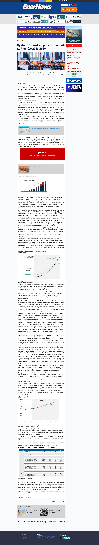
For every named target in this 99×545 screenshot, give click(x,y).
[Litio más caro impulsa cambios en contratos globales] (41, 172)
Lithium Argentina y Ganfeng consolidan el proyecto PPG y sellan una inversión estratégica (74, 70)
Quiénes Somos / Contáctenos (28, 536)
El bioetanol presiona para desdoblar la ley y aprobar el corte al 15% (73, 49)
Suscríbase (25, 537)
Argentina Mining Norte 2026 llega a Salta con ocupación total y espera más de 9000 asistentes (74, 59)
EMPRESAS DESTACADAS (41, 31)
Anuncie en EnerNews (26, 538)
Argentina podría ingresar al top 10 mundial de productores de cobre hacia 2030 (74, 54)
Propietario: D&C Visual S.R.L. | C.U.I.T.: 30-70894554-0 (47, 536)
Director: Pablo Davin (41, 539)
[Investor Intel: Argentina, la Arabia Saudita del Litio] (41, 133)
